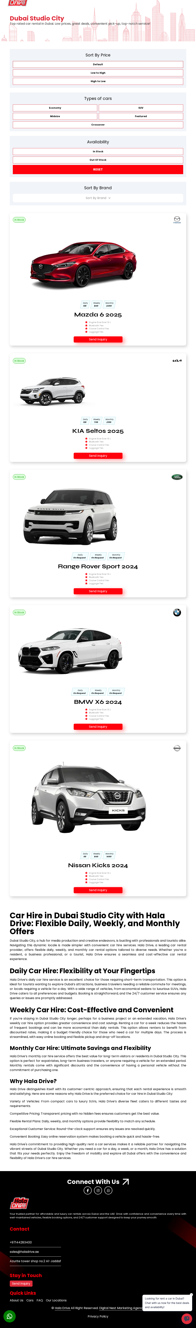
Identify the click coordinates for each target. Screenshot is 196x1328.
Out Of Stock (98, 160)
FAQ (40, 1300)
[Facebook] (88, 1190)
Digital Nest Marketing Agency (122, 1308)
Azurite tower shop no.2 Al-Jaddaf (35, 1261)
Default (98, 64)
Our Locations (56, 1300)
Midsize (55, 116)
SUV (140, 107)
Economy (55, 107)
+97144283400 (21, 1242)
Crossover (98, 124)
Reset (98, 169)
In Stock (98, 151)
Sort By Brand (96, 198)
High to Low (98, 81)
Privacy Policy (98, 1316)
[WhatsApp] (108, 1190)
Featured (141, 116)
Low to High (98, 72)
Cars (29, 1300)
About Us (16, 1300)
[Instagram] (98, 1190)
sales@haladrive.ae (24, 1252)
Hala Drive (63, 1308)
